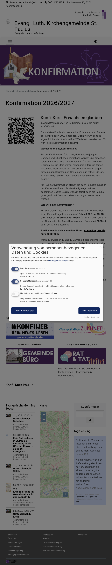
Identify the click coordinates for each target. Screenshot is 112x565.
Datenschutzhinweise (58, 260)
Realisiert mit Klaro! (91, 317)
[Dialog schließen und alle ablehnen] (100, 245)
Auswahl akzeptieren (24, 310)
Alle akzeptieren (89, 310)
